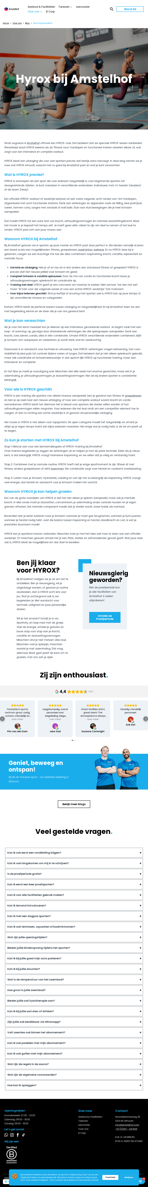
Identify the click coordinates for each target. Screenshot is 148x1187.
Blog (27, 23)
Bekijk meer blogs (74, 804)
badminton (85, 249)
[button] (2, 718)
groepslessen (133, 395)
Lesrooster (83, 7)
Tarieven (64, 7)
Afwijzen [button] (128, 1177)
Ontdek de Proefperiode (104, 617)
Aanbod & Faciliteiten (41, 7)
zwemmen (57, 468)
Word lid (130, 9)
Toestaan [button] (110, 1177)
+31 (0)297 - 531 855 (126, 1129)
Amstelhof (33, 143)
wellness (99, 249)
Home (6, 23)
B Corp (50, 11)
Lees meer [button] (17, 719)
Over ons (33, 11)
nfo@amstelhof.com (127, 1125)
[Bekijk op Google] (17, 726)
